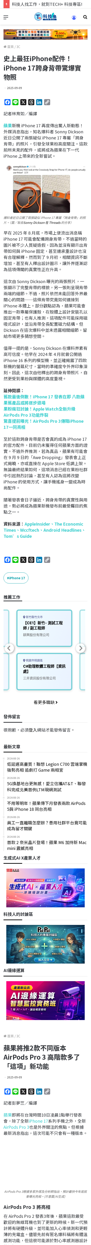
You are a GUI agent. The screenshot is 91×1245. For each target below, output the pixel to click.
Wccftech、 (31, 530)
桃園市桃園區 (34, 660)
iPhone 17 (17, 578)
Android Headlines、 (64, 530)
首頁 (10, 46)
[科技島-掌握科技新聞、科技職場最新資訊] (45, 16)
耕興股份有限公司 (36, 635)
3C (18, 46)
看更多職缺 (45, 702)
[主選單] (6, 18)
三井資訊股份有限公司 (39, 678)
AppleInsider (37, 524)
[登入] (73, 19)
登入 (33, 730)
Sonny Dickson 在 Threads (41, 222)
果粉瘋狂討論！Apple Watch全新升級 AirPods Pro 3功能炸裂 (39, 412)
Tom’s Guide (18, 536)
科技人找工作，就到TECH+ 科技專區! (47, 4)
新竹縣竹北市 (34, 617)
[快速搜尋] (85, 18)
